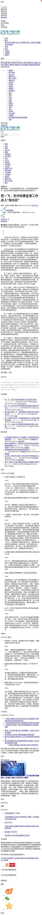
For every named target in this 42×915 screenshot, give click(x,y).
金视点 (33, 42)
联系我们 (10, 858)
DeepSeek (11, 74)
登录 (2, 2)
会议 (16, 42)
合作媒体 (17, 858)
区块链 (11, 84)
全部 (7, 67)
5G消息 (7, 166)
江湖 (20, 42)
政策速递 (10, 44)
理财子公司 (9, 168)
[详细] (14, 795)
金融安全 (17, 64)
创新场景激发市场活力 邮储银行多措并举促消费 (22, 723)
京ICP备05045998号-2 (24, 870)
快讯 (9, 42)
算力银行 (35, 458)
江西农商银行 (9, 813)
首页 (6, 38)
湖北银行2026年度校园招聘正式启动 (17, 835)
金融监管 (34, 439)
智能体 (23, 451)
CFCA (7, 160)
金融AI (36, 62)
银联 (6, 148)
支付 (6, 146)
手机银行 (8, 164)
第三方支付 (33, 401)
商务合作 (24, 858)
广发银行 (8, 172)
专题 (6, 46)
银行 (6, 183)
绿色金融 (8, 170)
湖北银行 (8, 832)
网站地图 (30, 858)
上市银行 (8, 174)
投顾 (6, 152)
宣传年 (7, 51)
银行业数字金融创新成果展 (30, 64)
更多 (12, 473)
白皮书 (7, 150)
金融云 (6, 64)
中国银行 (8, 154)
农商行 (7, 176)
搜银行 (7, 55)
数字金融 (4, 62)
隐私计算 (16, 62)
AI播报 (7, 53)
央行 (32, 414)
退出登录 (4, 17)
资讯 (6, 40)
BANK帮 (12, 113)
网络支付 (30, 62)
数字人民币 (23, 62)
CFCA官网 (4, 860)
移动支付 (27, 354)
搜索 (2, 58)
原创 (6, 42)
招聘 (13, 42)
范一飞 (6, 219)
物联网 (11, 64)
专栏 (6, 49)
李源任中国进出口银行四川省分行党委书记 (23, 745)
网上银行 (8, 156)
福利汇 (28, 42)
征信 (6, 158)
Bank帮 (3, 67)
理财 (23, 42)
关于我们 (4, 858)
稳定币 (9, 62)
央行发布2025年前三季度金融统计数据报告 (19, 734)
